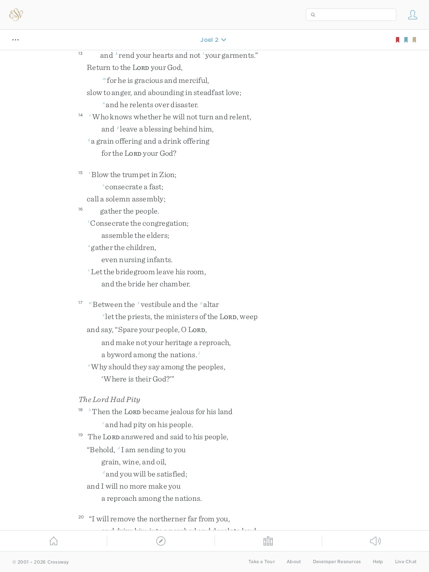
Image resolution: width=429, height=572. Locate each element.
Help (378, 561)
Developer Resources (337, 561)
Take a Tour (261, 561)
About (294, 561)
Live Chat (405, 561)
